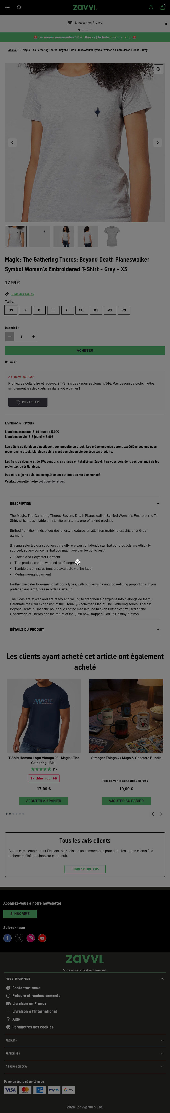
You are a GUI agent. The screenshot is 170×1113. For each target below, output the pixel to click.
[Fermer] (77, 562)
